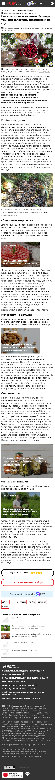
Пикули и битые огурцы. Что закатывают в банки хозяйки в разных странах (24, 461)
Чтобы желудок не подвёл (22, 642)
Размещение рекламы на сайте (19, 685)
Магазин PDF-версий (13, 674)
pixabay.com (44, 71)
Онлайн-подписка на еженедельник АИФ (25, 678)
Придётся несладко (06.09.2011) (24, 650)
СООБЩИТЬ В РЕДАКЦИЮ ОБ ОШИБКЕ (21, 698)
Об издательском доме (15, 671)
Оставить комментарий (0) (28, 582)
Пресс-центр (37, 671)
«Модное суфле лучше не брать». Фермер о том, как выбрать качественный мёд (31, 635)
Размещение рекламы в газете (18, 689)
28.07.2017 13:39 (8, 10)
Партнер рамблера (24, 767)
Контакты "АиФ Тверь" (14, 681)
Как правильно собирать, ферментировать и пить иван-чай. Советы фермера (30, 627)
